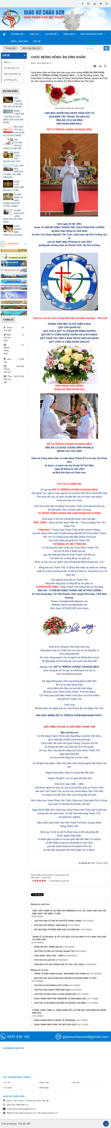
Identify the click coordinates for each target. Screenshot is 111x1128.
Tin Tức (7, 1082)
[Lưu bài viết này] (105, 65)
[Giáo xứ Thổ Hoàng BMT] (14, 287)
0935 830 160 (18, 1036)
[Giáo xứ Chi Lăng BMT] (14, 301)
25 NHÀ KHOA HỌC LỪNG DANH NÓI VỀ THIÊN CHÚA (14, 216)
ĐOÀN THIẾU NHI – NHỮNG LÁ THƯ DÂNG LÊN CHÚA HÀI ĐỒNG (13, 116)
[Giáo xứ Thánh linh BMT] (14, 294)
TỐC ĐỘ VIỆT (24, 1123)
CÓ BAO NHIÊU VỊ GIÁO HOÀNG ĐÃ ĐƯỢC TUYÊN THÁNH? (13, 200)
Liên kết (76, 1082)
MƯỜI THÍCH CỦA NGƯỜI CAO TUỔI (11, 157)
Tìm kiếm (8, 1087)
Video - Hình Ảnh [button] (19, 41)
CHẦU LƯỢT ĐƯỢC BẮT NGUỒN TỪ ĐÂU (13, 186)
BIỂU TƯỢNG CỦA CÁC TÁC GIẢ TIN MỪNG (13, 102)
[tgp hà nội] (14, 243)
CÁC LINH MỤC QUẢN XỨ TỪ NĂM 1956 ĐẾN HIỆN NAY (13, 171)
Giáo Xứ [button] (34, 34)
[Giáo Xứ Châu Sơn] (11, 19)
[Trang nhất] (4, 34)
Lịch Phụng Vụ (10, 79)
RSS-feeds (44, 1087)
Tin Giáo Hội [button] (17, 34)
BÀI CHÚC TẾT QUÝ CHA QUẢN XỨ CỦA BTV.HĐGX (13, 131)
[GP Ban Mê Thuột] (14, 250)
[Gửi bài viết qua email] (95, 65)
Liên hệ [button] (36, 41)
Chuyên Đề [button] (51, 34)
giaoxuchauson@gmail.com (86, 1036)
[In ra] (100, 65)
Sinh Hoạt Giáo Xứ (12, 73)
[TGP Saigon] (14, 269)
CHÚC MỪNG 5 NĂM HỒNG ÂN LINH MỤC (13, 230)
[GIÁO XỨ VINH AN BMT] (14, 281)
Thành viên (44, 1082)
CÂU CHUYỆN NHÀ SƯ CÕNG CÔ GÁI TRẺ (12, 144)
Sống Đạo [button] (69, 34)
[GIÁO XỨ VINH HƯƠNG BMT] (14, 275)
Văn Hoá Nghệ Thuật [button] (92, 34)
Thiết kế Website (9, 1123)
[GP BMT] (14, 306)
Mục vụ (7, 62)
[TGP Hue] (14, 263)
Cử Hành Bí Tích (11, 67)
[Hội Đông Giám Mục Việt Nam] (14, 255)
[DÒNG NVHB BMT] (14, 312)
